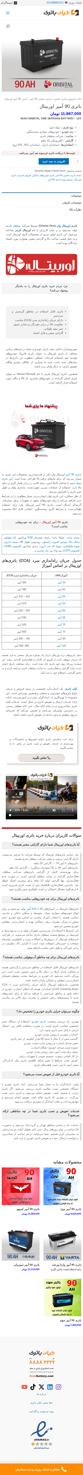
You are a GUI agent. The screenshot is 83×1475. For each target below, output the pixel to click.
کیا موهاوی (10, 537)
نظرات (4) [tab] (75, 209)
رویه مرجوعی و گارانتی (41, 1411)
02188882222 (55, 2)
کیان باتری (71, 688)
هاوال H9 (25, 541)
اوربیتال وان (63, 225)
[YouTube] (24, 1387)
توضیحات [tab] (76, 195)
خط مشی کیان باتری (41, 1402)
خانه (79, 99)
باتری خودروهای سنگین (43, 175)
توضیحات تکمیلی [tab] (71, 202)
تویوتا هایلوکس (72, 546)
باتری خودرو (39, 1021)
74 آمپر (61, 631)
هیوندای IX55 (34, 537)
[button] (7, 26)
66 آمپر (61, 617)
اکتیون (56, 541)
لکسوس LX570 (71, 550)
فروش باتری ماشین (64, 99)
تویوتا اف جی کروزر (51, 546)
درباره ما (41, 1394)
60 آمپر (61, 610)
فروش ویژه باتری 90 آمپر (60, 179)
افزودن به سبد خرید (53, 161)
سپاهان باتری (13, 225)
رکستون (46, 541)
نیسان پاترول (11, 541)
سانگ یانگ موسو (70, 541)
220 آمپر (31, 908)
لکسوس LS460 (12, 546)
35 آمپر (61, 582)
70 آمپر (61, 624)
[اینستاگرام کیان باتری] (58, 1387)
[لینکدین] (50, 1387)
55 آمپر (61, 603)
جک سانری (43, 550)
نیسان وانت (73, 537)
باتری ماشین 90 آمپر (40, 99)
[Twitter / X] (41, 1387)
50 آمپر (61, 596)
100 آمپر (61, 645)
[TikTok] (33, 1387)
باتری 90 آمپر (73, 474)
